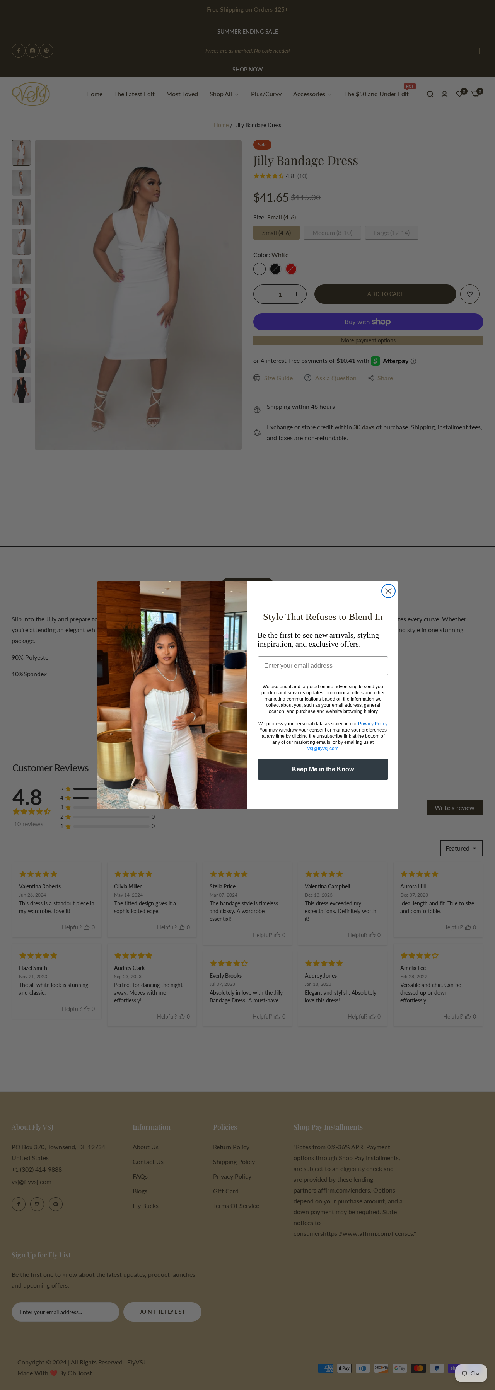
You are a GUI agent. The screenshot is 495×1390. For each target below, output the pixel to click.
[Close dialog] (388, 591)
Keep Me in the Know (323, 769)
